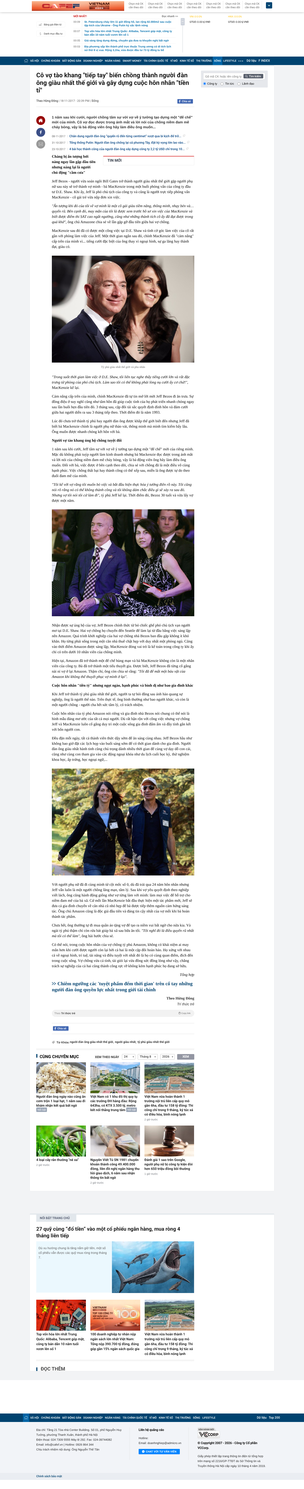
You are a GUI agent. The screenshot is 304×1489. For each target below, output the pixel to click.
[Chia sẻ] (40, 132)
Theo (122, 1013)
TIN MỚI (114, 160)
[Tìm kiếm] (253, 76)
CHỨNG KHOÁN (50, 60)
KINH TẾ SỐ (187, 60)
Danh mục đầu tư (53, 33)
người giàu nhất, (125, 1042)
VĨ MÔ (174, 60)
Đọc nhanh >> (170, 16)
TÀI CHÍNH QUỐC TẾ (156, 60)
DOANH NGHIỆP (93, 60)
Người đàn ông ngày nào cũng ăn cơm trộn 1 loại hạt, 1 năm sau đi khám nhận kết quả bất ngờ (61, 1101)
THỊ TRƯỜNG (204, 60)
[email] (40, 144)
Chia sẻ (186, 101)
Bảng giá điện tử (53, 24)
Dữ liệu (251, 61)
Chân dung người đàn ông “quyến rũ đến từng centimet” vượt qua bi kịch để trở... (125, 136)
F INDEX (264, 61)
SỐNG (217, 60)
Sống (95, 101)
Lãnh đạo (248, 83)
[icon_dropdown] (269, 5)
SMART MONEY (132, 60)
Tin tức (229, 83)
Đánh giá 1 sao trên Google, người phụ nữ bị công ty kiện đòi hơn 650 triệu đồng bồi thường (168, 1164)
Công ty (212, 83)
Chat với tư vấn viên (161, 1451)
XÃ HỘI (34, 60)
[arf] (123, 1018)
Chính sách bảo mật (49, 1476)
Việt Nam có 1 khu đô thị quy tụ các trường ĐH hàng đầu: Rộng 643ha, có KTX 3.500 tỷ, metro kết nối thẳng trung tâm (113, 1103)
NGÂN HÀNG (113, 60)
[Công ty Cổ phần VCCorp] (233, 1433)
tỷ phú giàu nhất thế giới (154, 1042)
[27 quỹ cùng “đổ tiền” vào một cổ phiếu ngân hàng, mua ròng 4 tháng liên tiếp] (153, 1267)
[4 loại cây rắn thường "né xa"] (61, 1141)
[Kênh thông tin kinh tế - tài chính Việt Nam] (78, 6)
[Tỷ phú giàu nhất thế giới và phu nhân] (123, 309)
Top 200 (274, 1418)
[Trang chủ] (26, 60)
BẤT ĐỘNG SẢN (71, 60)
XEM (185, 1057)
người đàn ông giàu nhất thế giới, (92, 1042)
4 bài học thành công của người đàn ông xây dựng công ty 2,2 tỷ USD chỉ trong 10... (127, 149)
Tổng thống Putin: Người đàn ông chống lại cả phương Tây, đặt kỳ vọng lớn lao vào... (127, 143)
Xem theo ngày (107, 1057)
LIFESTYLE (229, 60)
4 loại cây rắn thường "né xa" (57, 1160)
